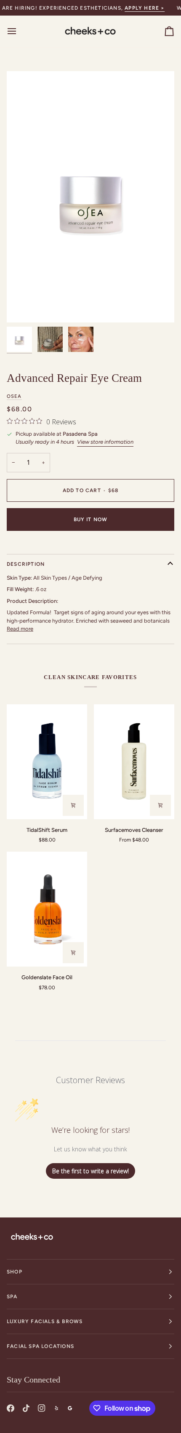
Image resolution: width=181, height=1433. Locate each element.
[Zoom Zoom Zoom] (90, 196)
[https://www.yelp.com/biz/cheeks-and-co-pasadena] (56, 1408)
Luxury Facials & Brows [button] (45, 1321)
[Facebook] (10, 1408)
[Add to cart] (73, 805)
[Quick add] (160, 805)
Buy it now (91, 519)
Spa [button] (12, 1297)
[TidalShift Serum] (47, 761)
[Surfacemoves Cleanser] (134, 761)
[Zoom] (22, 306)
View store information (105, 442)
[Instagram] (41, 1408)
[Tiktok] (26, 1408)
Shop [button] (14, 1272)
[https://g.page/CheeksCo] (69, 1408)
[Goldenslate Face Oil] (47, 909)
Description (26, 564)
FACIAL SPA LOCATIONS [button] (40, 1346)
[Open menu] (19, 31)
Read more (20, 629)
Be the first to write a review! (90, 1171)
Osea (14, 396)
